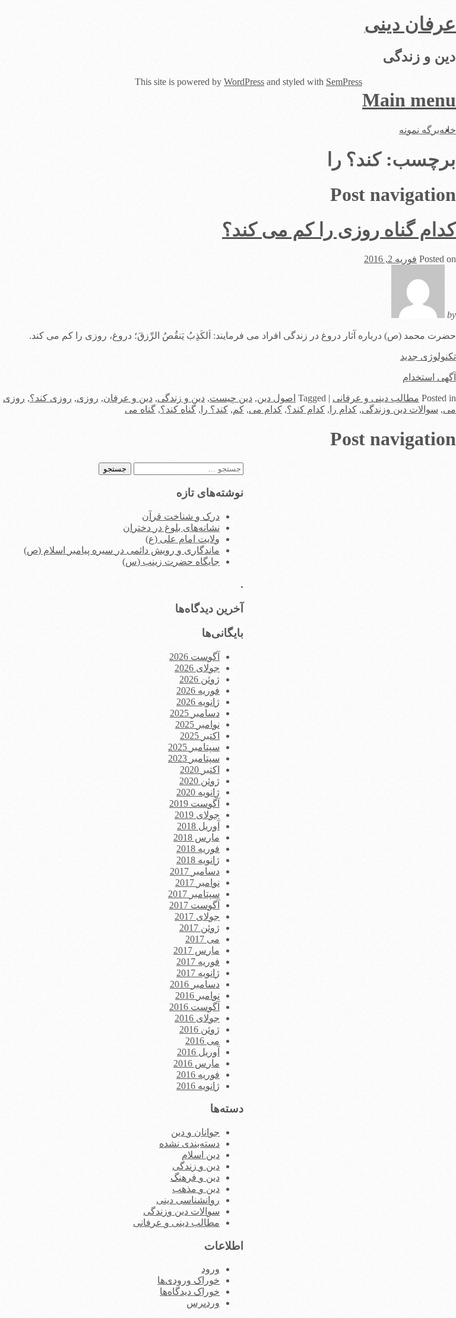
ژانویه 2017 (198, 973)
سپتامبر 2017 (194, 894)
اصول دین (276, 398)
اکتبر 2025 (200, 736)
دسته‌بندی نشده (189, 1143)
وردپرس (203, 1303)
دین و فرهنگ (195, 1177)
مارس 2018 (196, 837)
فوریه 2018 (198, 849)
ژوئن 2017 (199, 928)
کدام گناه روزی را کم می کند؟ (339, 229)
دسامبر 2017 (195, 871)
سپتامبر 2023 (194, 758)
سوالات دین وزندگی (400, 409)
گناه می (140, 409)
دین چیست (231, 398)
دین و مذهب (196, 1189)
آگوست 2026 (194, 657)
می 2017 (202, 939)
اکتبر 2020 (200, 770)
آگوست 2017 (194, 905)
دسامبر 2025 (195, 713)
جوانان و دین (195, 1132)
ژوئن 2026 (199, 679)
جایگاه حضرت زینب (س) (171, 561)
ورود (210, 1269)
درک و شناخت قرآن (181, 516)
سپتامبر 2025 (194, 747)
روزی (88, 398)
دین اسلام (201, 1155)
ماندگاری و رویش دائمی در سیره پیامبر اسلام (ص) (122, 550)
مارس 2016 (196, 1063)
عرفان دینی (410, 23)
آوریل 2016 (198, 1052)
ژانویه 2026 (198, 702)
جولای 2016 (197, 1018)
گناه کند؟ (178, 409)
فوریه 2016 (198, 1075)
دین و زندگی (181, 398)
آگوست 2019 (194, 803)
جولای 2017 (197, 916)
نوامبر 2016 (197, 995)
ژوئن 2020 (199, 781)
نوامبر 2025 (197, 724)
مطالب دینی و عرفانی (375, 398)
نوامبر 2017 (197, 882)
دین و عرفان (128, 398)
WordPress (244, 82)
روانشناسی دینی (188, 1200)
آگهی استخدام (429, 377)
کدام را (343, 409)
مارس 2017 (196, 950)
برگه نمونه (419, 130)
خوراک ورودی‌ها (188, 1280)
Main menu (409, 100)
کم (238, 409)
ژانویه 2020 (198, 792)
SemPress (344, 82)
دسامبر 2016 (195, 984)
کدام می (265, 409)
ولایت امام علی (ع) (182, 539)
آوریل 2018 (198, 826)
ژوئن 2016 (199, 1029)
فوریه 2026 (198, 690)
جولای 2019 (197, 815)
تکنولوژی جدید (428, 356)
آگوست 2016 (194, 1007)
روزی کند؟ (51, 398)
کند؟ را (214, 409)
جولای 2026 (197, 668)
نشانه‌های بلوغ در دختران (171, 528)
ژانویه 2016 (198, 1086)
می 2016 (202, 1041)
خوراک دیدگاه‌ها (190, 1291)
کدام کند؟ (306, 409)
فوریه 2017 (198, 962)
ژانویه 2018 (198, 860)
